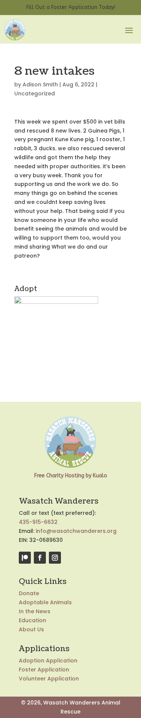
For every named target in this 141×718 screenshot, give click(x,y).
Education (32, 620)
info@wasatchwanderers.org (76, 531)
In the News (34, 611)
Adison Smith (40, 84)
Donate (29, 593)
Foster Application (44, 669)
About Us (31, 629)
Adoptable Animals (45, 602)
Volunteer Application (49, 678)
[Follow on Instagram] (55, 558)
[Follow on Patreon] (25, 558)
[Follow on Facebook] (40, 558)
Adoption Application (48, 660)
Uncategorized (34, 93)
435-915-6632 (38, 522)
